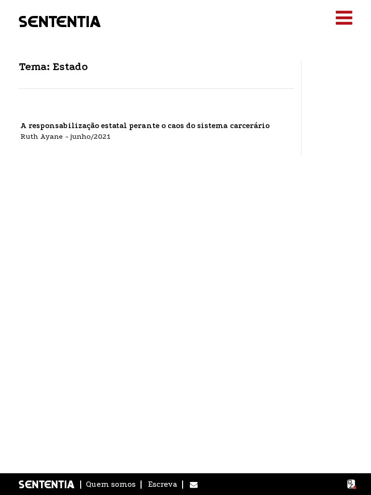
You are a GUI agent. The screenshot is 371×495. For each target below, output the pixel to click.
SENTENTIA (60, 21)
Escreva (162, 484)
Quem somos (110, 484)
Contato (194, 485)
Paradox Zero (352, 484)
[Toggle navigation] (344, 18)
